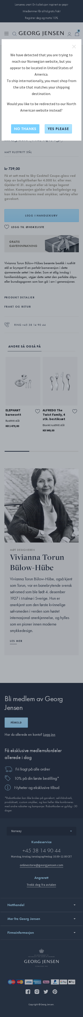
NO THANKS (25, 128)
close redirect (74, 46)
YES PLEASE (58, 128)
